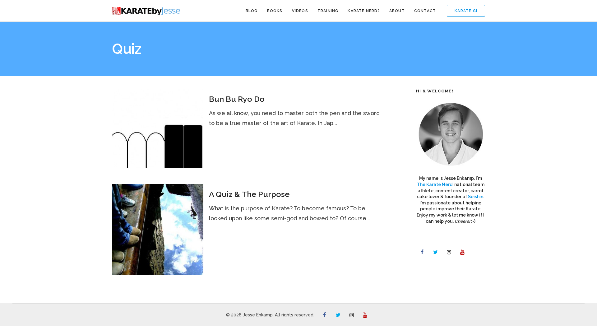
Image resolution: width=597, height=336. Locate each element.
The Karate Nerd (434, 184)
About (397, 11)
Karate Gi (466, 11)
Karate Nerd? (364, 11)
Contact (425, 11)
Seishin (475, 196)
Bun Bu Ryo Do (237, 99)
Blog (252, 11)
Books (275, 11)
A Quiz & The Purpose (249, 194)
